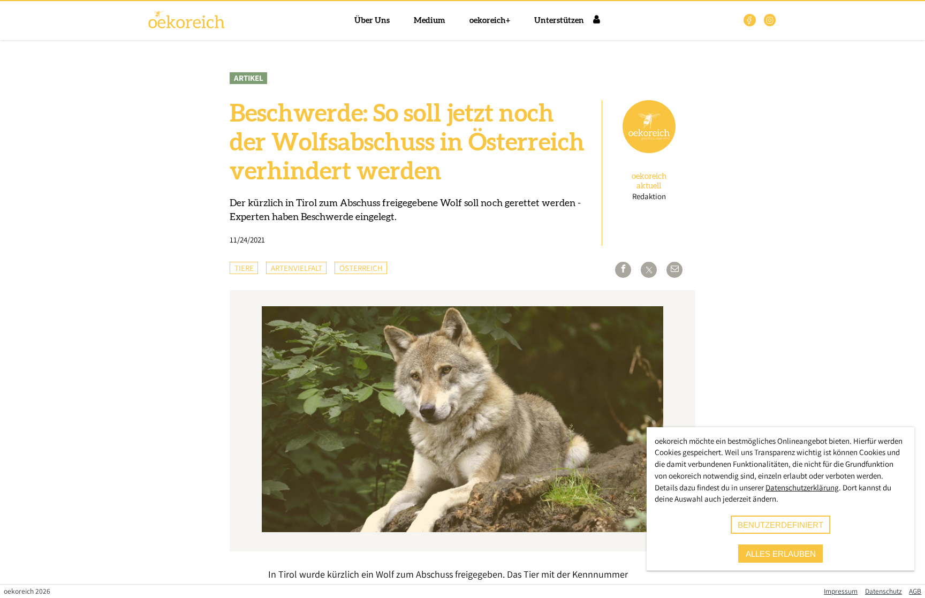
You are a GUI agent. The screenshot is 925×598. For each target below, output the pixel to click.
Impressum (841, 591)
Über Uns (372, 21)
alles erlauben (781, 553)
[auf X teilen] (649, 270)
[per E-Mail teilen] (674, 270)
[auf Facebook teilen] (623, 270)
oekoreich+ (489, 21)
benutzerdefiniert (780, 524)
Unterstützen (559, 21)
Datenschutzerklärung (802, 487)
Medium (429, 21)
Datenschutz (883, 591)
